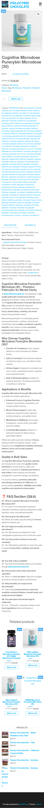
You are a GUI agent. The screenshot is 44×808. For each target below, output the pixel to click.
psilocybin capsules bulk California (14, 159)
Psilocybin (26, 87)
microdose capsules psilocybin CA (14, 131)
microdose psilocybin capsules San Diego (24, 141)
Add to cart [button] (11, 667)
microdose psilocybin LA (32, 151)
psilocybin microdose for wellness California (17, 195)
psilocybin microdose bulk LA (12, 164)
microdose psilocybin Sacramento (26, 156)
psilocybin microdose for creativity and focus (25, 177)
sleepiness (32, 272)
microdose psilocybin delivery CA (13, 144)
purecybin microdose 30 (30, 215)
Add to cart (16, 98)
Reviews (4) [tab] (30, 225)
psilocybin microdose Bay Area (28, 161)
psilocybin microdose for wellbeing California (25, 192)
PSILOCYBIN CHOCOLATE (19, 5)
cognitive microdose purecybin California (23, 128)
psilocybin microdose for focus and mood (16, 179)
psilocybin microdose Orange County (28, 200)
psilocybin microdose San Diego (27, 205)
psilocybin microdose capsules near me (19, 169)
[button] (38, 14)
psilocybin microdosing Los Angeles (14, 212)
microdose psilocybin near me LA (13, 154)
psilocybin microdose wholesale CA (14, 207)
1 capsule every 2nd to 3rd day (14, 242)
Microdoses (17, 87)
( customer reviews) (20, 74)
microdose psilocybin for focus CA (21, 149)
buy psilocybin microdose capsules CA (19, 118)
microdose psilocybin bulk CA (15, 136)
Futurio (38, 804)
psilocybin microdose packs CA (13, 202)
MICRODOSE (14, 108)
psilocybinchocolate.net (14, 293)
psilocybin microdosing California (30, 210)
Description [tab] (10, 225)
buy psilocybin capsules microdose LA (15, 113)
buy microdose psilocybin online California (24, 110)
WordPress (23, 804)
